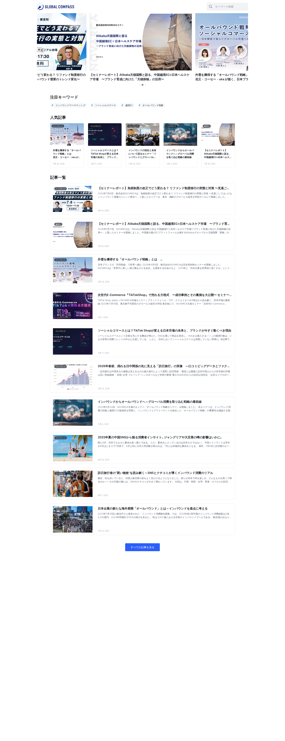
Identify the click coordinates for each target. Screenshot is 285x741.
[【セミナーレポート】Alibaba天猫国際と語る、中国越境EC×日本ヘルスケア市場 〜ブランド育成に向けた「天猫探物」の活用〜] (141, 70)
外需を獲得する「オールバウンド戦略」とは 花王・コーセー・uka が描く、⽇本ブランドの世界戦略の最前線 (67, 154)
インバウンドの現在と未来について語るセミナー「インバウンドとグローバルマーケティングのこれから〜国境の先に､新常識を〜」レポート (142, 154)
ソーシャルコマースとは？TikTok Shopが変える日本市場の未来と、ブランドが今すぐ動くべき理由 (104, 154)
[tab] (139, 85)
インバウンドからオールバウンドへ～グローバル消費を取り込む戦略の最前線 (180, 154)
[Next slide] (242, 50)
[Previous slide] (42, 50)
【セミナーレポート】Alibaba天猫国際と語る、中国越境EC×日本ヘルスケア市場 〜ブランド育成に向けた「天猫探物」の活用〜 (218, 154)
